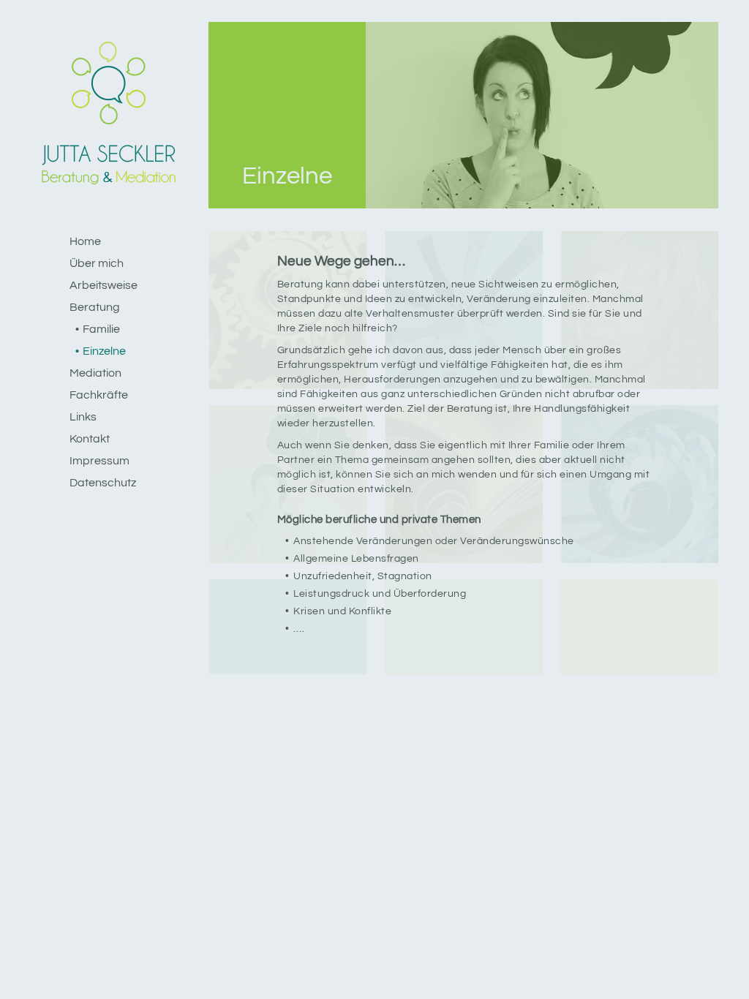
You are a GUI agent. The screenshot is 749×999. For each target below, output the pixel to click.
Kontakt (89, 439)
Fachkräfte (98, 395)
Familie (101, 329)
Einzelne (104, 351)
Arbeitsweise (103, 285)
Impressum (99, 461)
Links (83, 417)
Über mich (96, 263)
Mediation (95, 373)
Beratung (94, 307)
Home (85, 241)
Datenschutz (102, 483)
